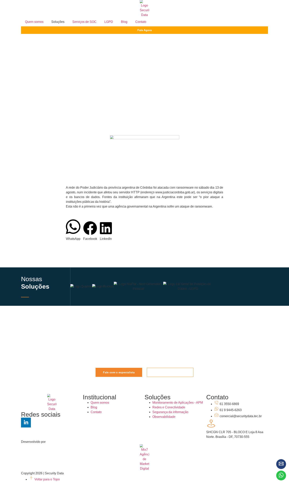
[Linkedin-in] (26, 422)
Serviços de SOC (84, 21)
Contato (140, 21)
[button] (73, 229)
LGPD (108, 21)
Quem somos (34, 21)
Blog (124, 21)
